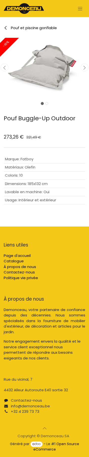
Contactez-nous (19, 272)
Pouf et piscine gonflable (33, 27)
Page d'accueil (17, 255)
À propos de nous (20, 266)
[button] (4, 67)
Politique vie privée (21, 277)
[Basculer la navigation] (80, 8)
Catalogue (14, 261)
